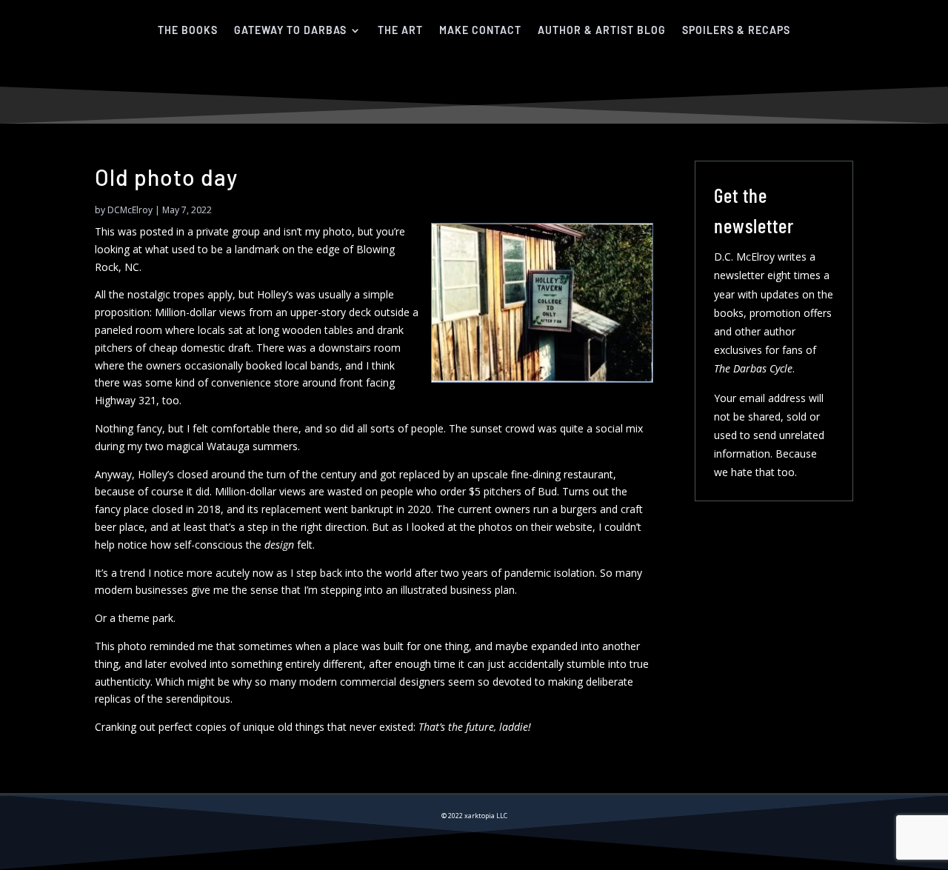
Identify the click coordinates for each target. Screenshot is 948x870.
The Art (400, 30)
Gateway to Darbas (290, 30)
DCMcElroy (130, 210)
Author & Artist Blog (602, 30)
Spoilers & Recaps (736, 30)
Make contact (480, 30)
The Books (188, 30)
